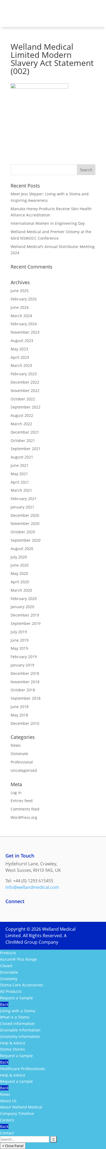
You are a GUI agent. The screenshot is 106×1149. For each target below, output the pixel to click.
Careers (7, 1120)
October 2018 (23, 689)
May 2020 (19, 573)
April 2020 (20, 581)
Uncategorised (24, 770)
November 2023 (25, 332)
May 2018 (19, 715)
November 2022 (25, 390)
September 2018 (25, 698)
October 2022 (23, 398)
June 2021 (20, 465)
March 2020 (21, 590)
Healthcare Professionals (22, 1068)
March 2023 (21, 365)
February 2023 (24, 373)
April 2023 (20, 357)
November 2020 (25, 523)
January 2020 (22, 606)
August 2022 (22, 415)
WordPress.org (24, 817)
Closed (6, 965)
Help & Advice (12, 1043)
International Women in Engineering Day (48, 223)
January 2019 (22, 665)
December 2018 (25, 673)
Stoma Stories (12, 1049)
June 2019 (20, 640)
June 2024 (20, 307)
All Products (11, 991)
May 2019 (19, 648)
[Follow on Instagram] (31, 910)
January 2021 (22, 507)
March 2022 (21, 423)
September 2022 (25, 407)
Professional (22, 762)
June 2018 (20, 706)
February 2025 (24, 299)
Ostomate (19, 753)
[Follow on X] (42, 910)
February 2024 (24, 323)
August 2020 (22, 548)
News (16, 745)
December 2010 (25, 723)
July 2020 (19, 557)
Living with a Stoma (17, 1010)
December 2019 (25, 615)
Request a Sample (16, 997)
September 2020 (25, 540)
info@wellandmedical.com (32, 887)
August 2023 (22, 340)
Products (8, 952)
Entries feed (22, 800)
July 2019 (19, 631)
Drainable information (20, 1030)
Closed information (17, 1023)
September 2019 (25, 623)
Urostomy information (20, 1036)
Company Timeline (17, 1113)
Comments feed (25, 809)
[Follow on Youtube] (53, 910)
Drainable (9, 972)
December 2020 (25, 515)
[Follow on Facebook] (9, 910)
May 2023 (19, 348)
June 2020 (20, 565)
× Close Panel (12, 1145)
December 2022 (25, 382)
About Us (8, 1100)
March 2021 (21, 490)
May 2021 (19, 473)
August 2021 (22, 457)
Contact (7, 1132)
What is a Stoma (14, 1017)
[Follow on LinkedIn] (20, 910)
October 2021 (23, 440)
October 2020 (23, 531)
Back (4, 1004)
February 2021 (24, 498)
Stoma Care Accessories (21, 984)
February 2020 (24, 598)
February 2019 (24, 656)
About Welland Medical (21, 1107)
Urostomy (8, 978)
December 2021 (25, 432)
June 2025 (20, 290)
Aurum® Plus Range (18, 959)
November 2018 (25, 681)
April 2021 (20, 482)
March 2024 (21, 315)
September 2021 (25, 448)
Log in (16, 792)
